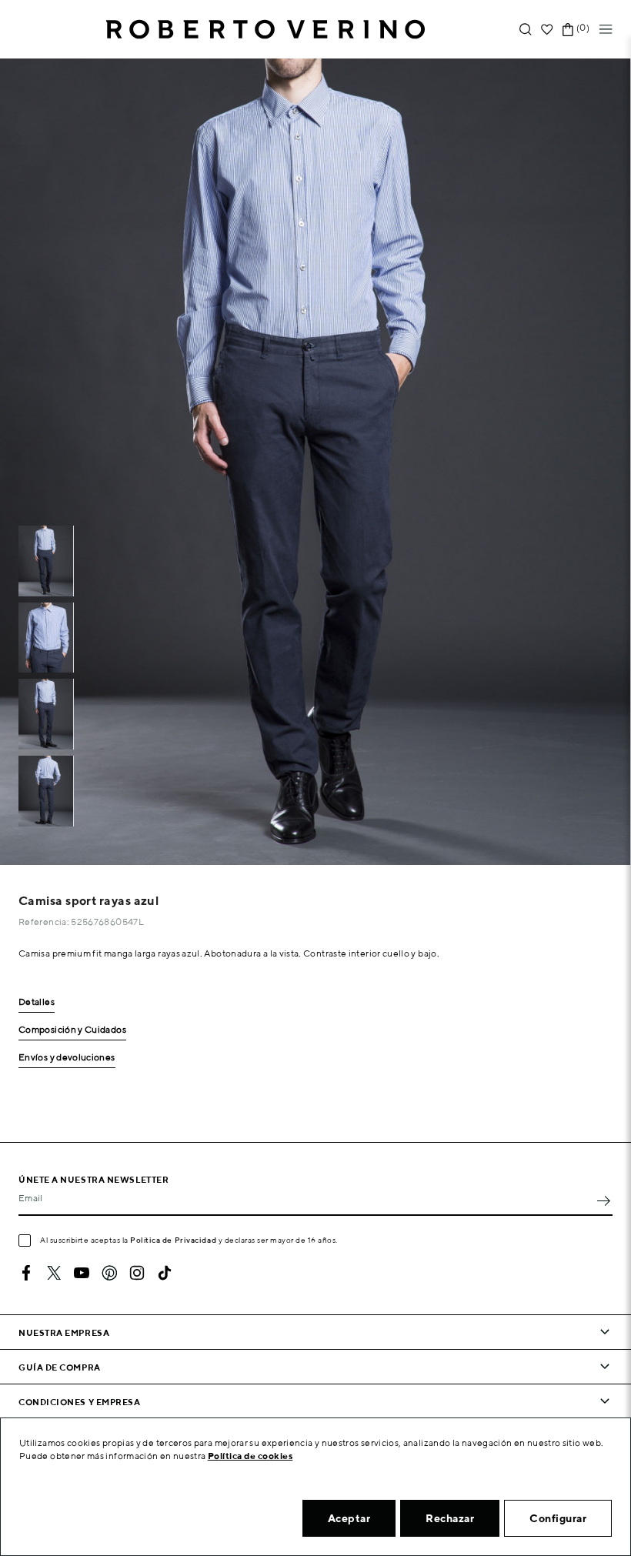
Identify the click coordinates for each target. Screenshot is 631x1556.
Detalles (36, 1002)
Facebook (26, 1273)
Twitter (54, 1273)
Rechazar (450, 1518)
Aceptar (349, 1518)
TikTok (164, 1273)
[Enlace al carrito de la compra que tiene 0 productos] (568, 29)
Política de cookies (250, 1455)
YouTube (81, 1273)
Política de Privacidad (173, 1239)
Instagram (137, 1273)
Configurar (557, 1518)
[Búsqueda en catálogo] (525, 29)
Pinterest (109, 1273)
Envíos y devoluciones (66, 1058)
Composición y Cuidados (72, 1030)
